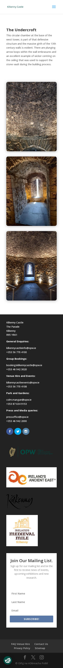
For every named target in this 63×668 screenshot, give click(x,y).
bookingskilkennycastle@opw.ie (24, 365)
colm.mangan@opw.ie (18, 399)
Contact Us (41, 644)
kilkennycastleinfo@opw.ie (21, 348)
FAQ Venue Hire (20, 644)
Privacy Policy (22, 648)
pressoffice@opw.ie (17, 416)
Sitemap (40, 648)
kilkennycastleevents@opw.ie (22, 382)
